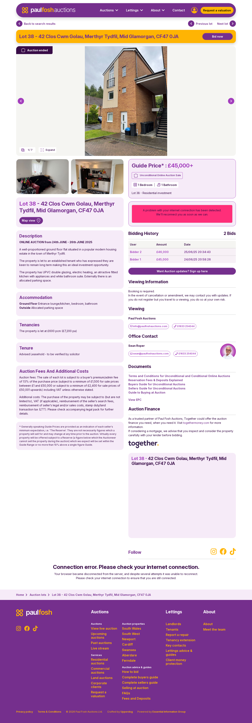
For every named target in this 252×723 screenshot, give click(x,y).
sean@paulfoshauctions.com (150, 353)
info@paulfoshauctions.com (149, 326)
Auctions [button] (107, 10)
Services (96, 655)
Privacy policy (24, 711)
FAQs (126, 693)
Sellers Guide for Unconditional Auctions (156, 388)
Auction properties (133, 623)
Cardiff (127, 644)
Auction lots (38, 594)
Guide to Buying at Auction (146, 392)
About (208, 624)
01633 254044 (185, 326)
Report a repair (177, 635)
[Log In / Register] (194, 10)
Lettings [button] (132, 10)
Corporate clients (99, 685)
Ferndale (129, 660)
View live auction (104, 628)
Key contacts (176, 645)
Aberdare (129, 655)
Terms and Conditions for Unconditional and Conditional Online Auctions (179, 376)
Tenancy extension (180, 640)
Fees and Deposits (136, 698)
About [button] (155, 10)
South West (131, 634)
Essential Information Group (169, 711)
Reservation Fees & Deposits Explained (155, 380)
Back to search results (40, 23)
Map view (28, 220)
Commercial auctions (100, 670)
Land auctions (102, 678)
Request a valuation (217, 10)
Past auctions (101, 643)
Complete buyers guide (140, 677)
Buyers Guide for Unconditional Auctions (156, 384)
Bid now (217, 36)
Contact (178, 10)
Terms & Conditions (49, 711)
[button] (21, 101)
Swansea (129, 650)
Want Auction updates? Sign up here (182, 271)
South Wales (131, 628)
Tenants (172, 629)
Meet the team (214, 629)
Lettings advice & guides (179, 652)
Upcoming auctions (99, 635)
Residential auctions (99, 661)
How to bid (130, 672)
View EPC (135, 399)
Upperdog (126, 711)
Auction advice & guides (136, 667)
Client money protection (176, 662)
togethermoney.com (196, 422)
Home (20, 594)
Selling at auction (135, 688)
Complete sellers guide (140, 682)
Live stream (100, 648)
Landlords (173, 624)
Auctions (96, 623)
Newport (128, 639)
